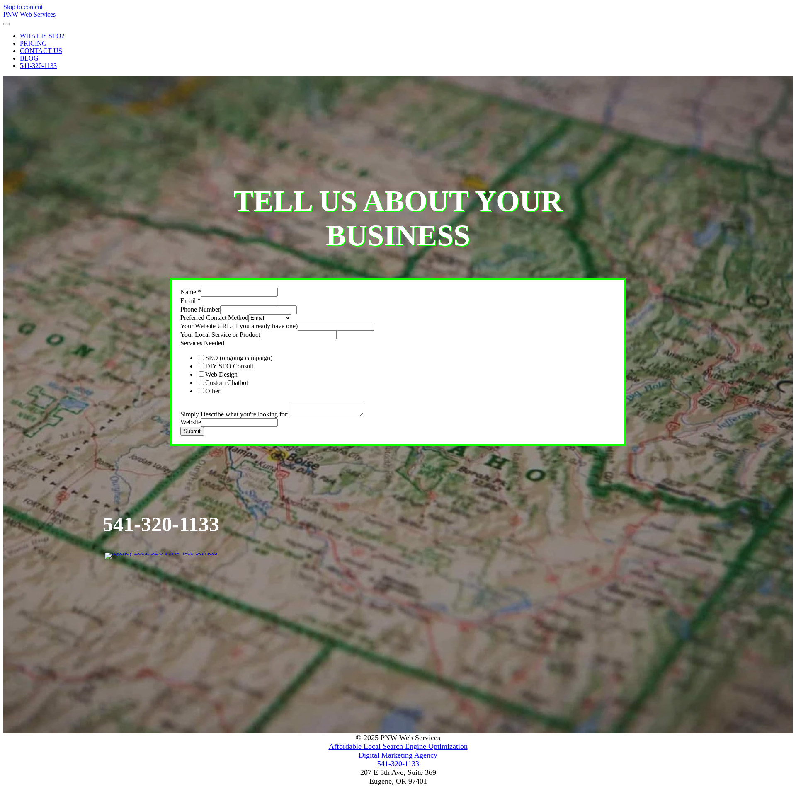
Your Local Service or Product (220, 334)
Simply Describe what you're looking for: (234, 414)
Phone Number (200, 309)
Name (190, 291)
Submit (192, 431)
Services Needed (202, 342)
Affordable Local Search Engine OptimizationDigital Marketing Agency (398, 750)
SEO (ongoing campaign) (238, 357)
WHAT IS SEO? (42, 35)
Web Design (221, 374)
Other (212, 390)
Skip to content (23, 6)
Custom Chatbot (226, 382)
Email (190, 300)
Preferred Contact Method (214, 317)
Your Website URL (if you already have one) (239, 325)
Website (190, 422)
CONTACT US (41, 50)
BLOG (29, 58)
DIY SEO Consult (229, 366)
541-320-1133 (38, 65)
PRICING (33, 43)
